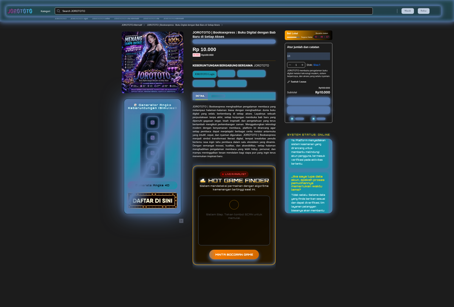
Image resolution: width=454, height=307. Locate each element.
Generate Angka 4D (152, 185)
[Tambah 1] (302, 65)
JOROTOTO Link (151, 18)
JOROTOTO (60, 18)
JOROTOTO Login (79, 18)
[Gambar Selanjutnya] (181, 221)
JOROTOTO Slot (204, 83)
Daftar (424, 11)
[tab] (200, 96)
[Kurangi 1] (290, 65)
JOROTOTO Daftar (101, 18)
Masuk (408, 11)
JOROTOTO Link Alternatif (126, 18)
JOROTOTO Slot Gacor (232, 83)
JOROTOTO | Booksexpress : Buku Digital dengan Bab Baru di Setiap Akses (183, 25)
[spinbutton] (296, 65)
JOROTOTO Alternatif (173, 18)
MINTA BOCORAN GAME (234, 254)
